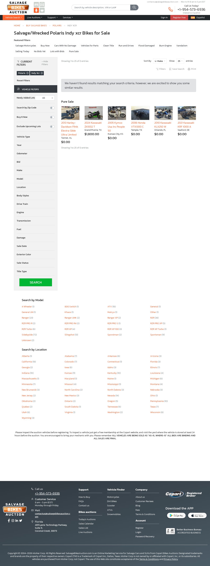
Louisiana (155, 373)
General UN (28, 312)
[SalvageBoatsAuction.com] (42, 10)
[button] (34, 17)
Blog (138, 505)
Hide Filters (45, 63)
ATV (109, 306)
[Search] (134, 8)
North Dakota (114, 390)
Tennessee (112, 406)
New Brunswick (29, 390)
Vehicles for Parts (89, 45)
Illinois (154, 367)
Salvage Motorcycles (25, 45)
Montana (155, 384)
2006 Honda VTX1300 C (138, 125)
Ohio (153, 395)
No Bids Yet (39, 51)
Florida (154, 361)
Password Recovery (145, 536)
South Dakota (72, 406)
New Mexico (71, 395)
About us (140, 497)
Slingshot (70, 334)
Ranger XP (112, 318)
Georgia (26, 367)
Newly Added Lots (26, 97)
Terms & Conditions (145, 514)
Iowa (67, 367)
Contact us (84, 505)
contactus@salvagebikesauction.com (162, 1)
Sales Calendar (86, 523)
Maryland (70, 378)
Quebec (26, 406)
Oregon (111, 401)
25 (179, 61)
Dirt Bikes (112, 501)
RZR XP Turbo (157, 329)
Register (140, 528)
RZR (152, 318)
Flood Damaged (146, 45)
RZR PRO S (112, 323)
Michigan (155, 378)
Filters (162, 69)
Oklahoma (27, 401)
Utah (24, 412)
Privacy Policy (171, 559)
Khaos (68, 312)
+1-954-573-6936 (191, 9)
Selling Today (22, 51)
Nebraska (155, 390)
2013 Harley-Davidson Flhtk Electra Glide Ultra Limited (69, 128)
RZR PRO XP (156, 323)
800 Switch (71, 306)
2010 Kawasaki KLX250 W (162, 125)
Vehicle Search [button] (13, 17)
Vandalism (181, 45)
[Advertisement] (105, 460)
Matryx (111, 312)
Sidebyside (27, 334)
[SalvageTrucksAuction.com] (42, 4)
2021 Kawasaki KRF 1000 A (186, 125)
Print (193, 69)
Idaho (110, 367)
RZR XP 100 (113, 329)
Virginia (69, 412)
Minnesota (27, 384)
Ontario (69, 401)
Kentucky (112, 373)
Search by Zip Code (26, 107)
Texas (153, 406)
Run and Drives (126, 45)
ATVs (109, 510)
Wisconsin (155, 412)
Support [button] (51, 17)
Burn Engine (165, 45)
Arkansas (112, 356)
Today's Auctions (87, 519)
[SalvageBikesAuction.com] (36, 10)
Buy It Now (22, 117)
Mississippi (113, 384)
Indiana (26, 373)
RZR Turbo (27, 329)
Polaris (57, 25)
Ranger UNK (71, 318)
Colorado (69, 361)
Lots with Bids (57, 51)
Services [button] (67, 17)
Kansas (69, 373)
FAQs (81, 501)
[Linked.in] (17, 521)
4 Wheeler (27, 306)
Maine (110, 378)
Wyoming (27, 418)
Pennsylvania (157, 401)
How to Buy (84, 497)
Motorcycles (113, 497)
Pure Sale (74, 51)
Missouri (69, 384)
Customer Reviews (144, 501)
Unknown (27, 340)
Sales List (83, 528)
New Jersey (27, 395)
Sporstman (113, 334)
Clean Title (108, 45)
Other (153, 312)
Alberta (26, 356)
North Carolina (72, 390)
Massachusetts (29, 378)
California (27, 361)
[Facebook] (9, 521)
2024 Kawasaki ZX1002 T (93, 125)
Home (17, 25)
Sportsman (156, 334)
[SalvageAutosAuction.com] (36, 4)
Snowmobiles (114, 514)
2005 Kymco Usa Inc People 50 (116, 127)
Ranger (25, 318)
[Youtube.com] (21, 521)
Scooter (111, 505)
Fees (138, 510)
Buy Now (45, 45)
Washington (113, 412)
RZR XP (68, 329)
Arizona (154, 356)
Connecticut (113, 361)
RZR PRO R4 (71, 323)
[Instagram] (13, 521)
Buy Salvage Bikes (36, 25)
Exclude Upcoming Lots (29, 126)
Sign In (164, 17)
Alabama (69, 356)
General (154, 306)
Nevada (111, 395)
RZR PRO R (27, 323)
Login (138, 532)
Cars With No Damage (65, 45)
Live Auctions (85, 532)
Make (160, 61)
